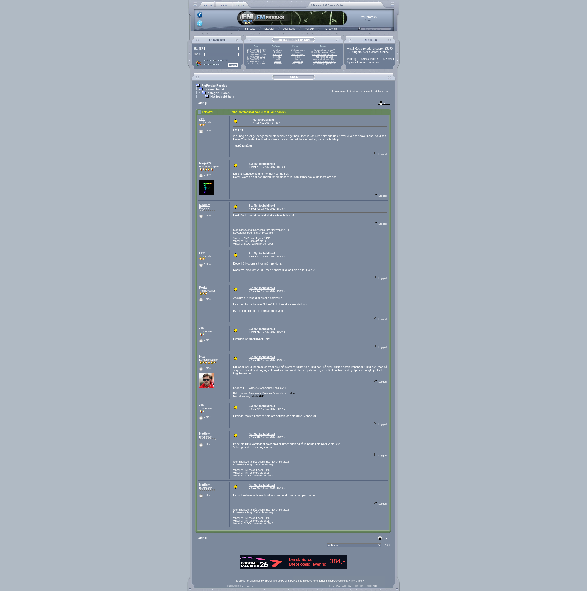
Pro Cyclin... (298, 64)
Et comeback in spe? (324, 50)
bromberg (277, 50)
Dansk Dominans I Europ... (324, 52)
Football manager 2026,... (324, 54)
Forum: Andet (214, 89)
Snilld (277, 59)
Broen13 (277, 57)
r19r (202, 119)
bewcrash (374, 62)
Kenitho (277, 52)
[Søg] (359, 30)
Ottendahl (277, 64)
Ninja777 (205, 163)
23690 (389, 48)
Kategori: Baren (219, 93)
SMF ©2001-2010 (368, 586)
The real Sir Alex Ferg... (324, 61)
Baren (298, 59)
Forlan (203, 287)
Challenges (298, 61)
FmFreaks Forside (214, 85)
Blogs (298, 52)
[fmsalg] (293, 568)
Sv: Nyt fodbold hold (262, 164)
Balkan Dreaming (263, 232)
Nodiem (204, 205)
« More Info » (356, 580)
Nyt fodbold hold (222, 96)
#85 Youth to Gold (324, 57)
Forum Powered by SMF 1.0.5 (343, 586)
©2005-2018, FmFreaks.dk (240, 586)
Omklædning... (298, 50)
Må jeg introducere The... (325, 59)
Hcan (202, 356)
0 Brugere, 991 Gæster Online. (327, 5)
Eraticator (277, 54)
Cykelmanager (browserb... (325, 64)
